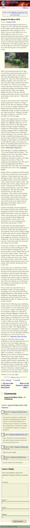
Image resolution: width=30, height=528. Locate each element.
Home (3, 7)
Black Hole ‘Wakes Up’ (13, 147)
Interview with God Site (18, 336)
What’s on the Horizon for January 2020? (22, 385)
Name (4, 500)
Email (4, 507)
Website (4, 514)
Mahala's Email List (17, 12)
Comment (5, 482)
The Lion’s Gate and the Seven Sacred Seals (7, 385)
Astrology (8, 380)
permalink (17, 380)
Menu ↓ (25, 8)
